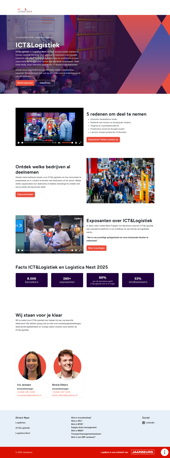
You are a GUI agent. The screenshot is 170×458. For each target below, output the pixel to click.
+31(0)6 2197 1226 (61, 392)
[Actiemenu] (165, 452)
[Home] (25, 10)
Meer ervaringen (96, 248)
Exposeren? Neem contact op (103, 140)
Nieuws (150, 11)
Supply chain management (84, 427)
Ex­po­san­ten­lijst (25, 194)
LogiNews (26, 4)
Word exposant (25, 83)
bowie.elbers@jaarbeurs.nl (65, 395)
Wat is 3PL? (76, 421)
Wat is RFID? (77, 424)
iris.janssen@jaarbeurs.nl (29, 395)
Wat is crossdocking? (81, 418)
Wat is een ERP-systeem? (83, 437)
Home (18, 4)
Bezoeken (81, 4)
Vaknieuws (45, 83)
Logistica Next (51, 4)
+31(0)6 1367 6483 (26, 392)
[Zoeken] (151, 3)
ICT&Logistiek (38, 4)
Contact (109, 4)
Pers (101, 4)
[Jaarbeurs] (142, 452)
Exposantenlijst (135, 11)
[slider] (36, 142)
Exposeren (92, 4)
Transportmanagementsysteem (86, 434)
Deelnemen (114, 11)
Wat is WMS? (77, 430)
